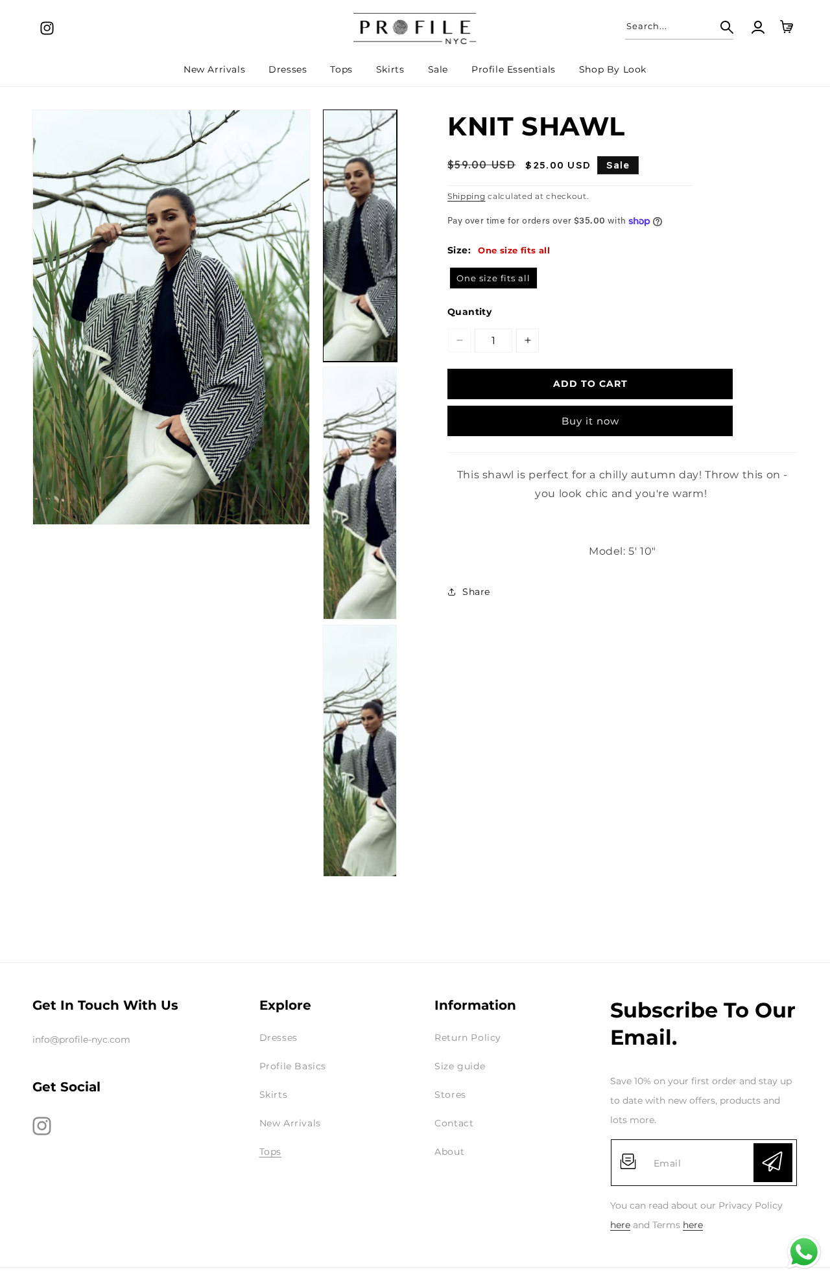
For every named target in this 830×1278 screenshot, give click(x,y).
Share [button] (476, 592)
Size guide (459, 1066)
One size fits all (493, 278)
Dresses (278, 1037)
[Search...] (719, 27)
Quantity (469, 312)
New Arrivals (290, 1123)
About (449, 1151)
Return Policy (467, 1037)
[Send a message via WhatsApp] (804, 1252)
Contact (453, 1123)
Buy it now (590, 421)
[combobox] (678, 26)
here (620, 1225)
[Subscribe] (772, 1162)
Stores (450, 1094)
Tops (270, 1151)
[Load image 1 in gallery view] (360, 236)
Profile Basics (292, 1066)
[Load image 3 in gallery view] (360, 751)
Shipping (466, 196)
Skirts (273, 1094)
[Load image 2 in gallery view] (360, 493)
